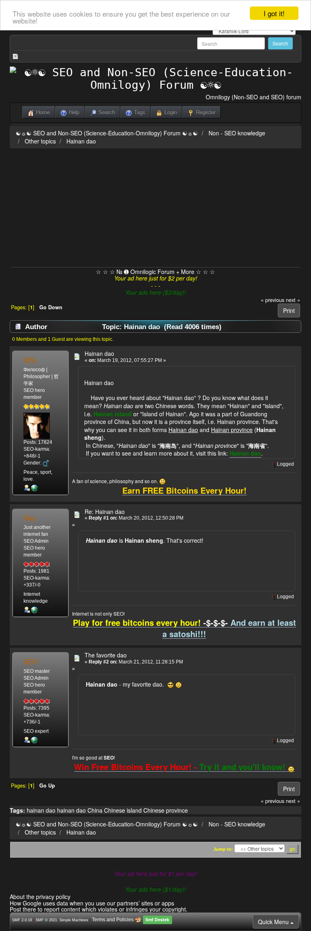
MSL (30, 360)
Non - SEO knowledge (237, 133)
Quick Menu (274, 922)
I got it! (274, 13)
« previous (272, 300)
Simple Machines (74, 920)
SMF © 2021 (46, 920)
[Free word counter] (34, 488)
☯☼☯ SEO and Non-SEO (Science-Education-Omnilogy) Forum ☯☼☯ (107, 133)
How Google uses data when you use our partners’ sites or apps (92, 903)
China (94, 810)
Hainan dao (81, 141)
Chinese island (123, 810)
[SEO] (34, 740)
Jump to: (223, 849)
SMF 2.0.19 (22, 920)
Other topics (40, 141)
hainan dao (41, 810)
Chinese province (165, 810)
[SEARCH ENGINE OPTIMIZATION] (34, 610)
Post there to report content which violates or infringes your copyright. (98, 909)
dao (81, 810)
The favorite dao (106, 655)
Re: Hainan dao (105, 511)
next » (293, 300)
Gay (29, 517)
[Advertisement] (155, 206)
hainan (66, 810)
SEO (30, 661)
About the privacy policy (40, 896)
